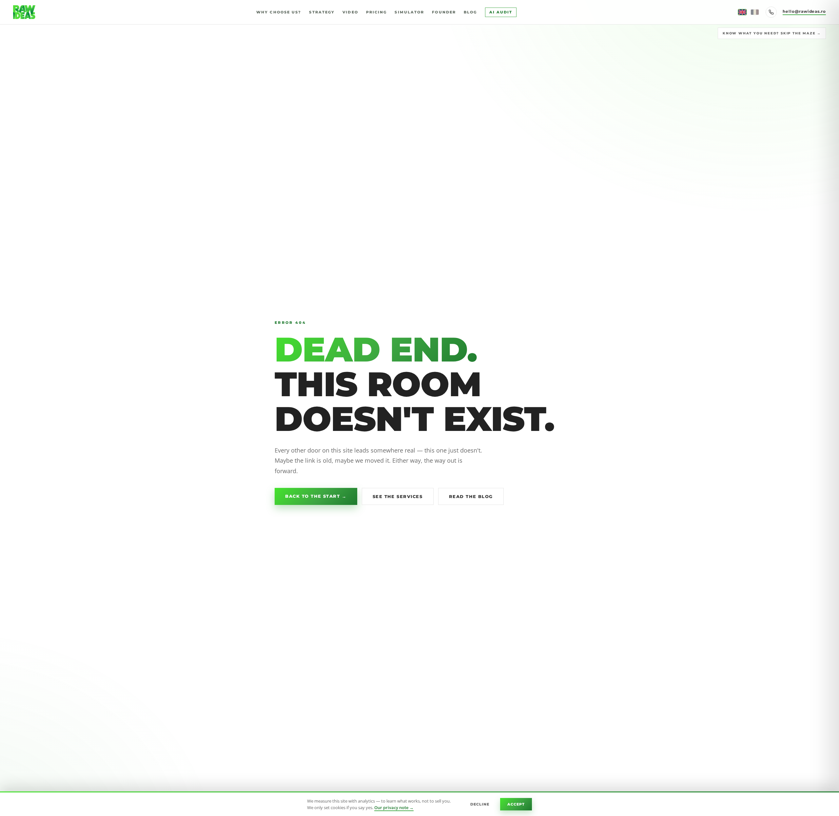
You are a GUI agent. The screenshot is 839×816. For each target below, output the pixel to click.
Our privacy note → (394, 807)
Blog (470, 12)
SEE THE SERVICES (398, 496)
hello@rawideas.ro (804, 11)
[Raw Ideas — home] (24, 12)
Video (350, 12)
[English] (742, 12)
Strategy (322, 12)
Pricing (376, 12)
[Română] (755, 12)
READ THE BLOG (471, 496)
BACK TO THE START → (316, 496)
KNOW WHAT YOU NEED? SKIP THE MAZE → (772, 33)
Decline (480, 804)
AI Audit (501, 12)
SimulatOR (409, 12)
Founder (444, 12)
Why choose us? (278, 12)
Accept (516, 804)
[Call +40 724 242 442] (771, 12)
